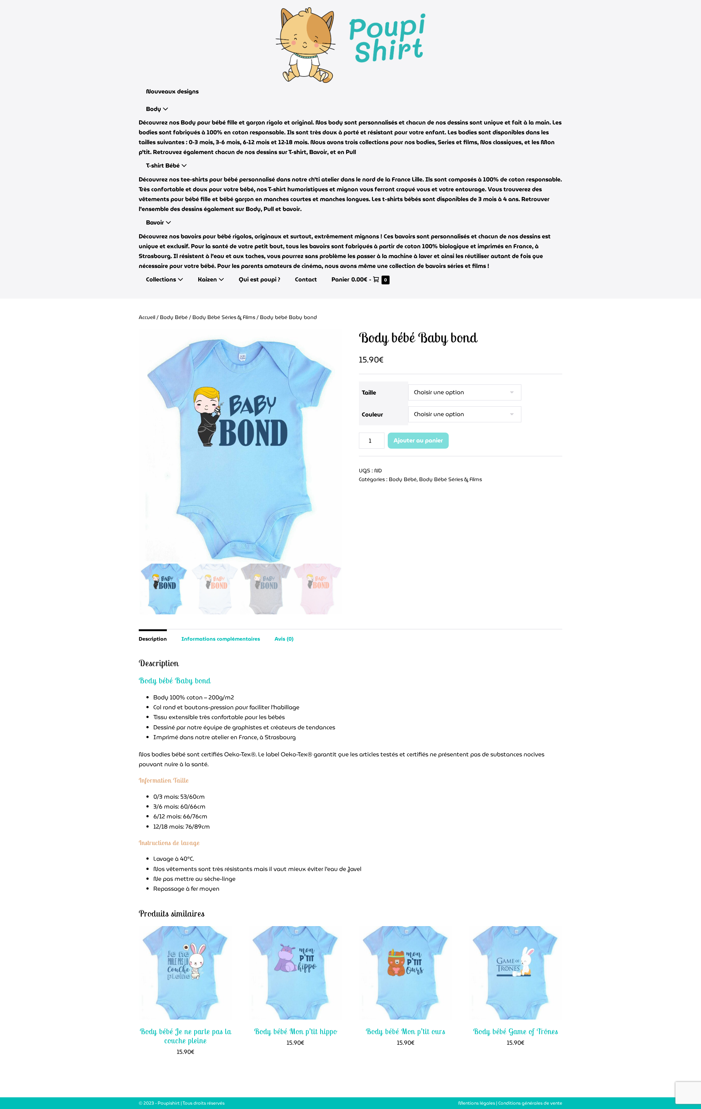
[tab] (153, 638)
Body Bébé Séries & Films (223, 317)
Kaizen (208, 279)
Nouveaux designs (172, 91)
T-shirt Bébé (163, 165)
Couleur (372, 414)
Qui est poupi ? (259, 279)
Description (153, 639)
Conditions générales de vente (530, 1103)
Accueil (147, 317)
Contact (306, 279)
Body (154, 109)
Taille (369, 392)
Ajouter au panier (418, 440)
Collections (161, 279)
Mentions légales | (478, 1103)
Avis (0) (284, 639)
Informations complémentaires (220, 639)
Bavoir (155, 222)
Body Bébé (174, 317)
